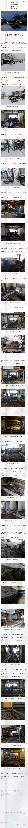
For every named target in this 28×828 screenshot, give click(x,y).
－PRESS (23, 824)
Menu (25, 1)
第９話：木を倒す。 (5, 794)
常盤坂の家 (10, 38)
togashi (22, 38)
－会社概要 (16, 824)
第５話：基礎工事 (18, 790)
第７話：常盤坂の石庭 (5, 790)
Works (6, 38)
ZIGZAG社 (8, 822)
